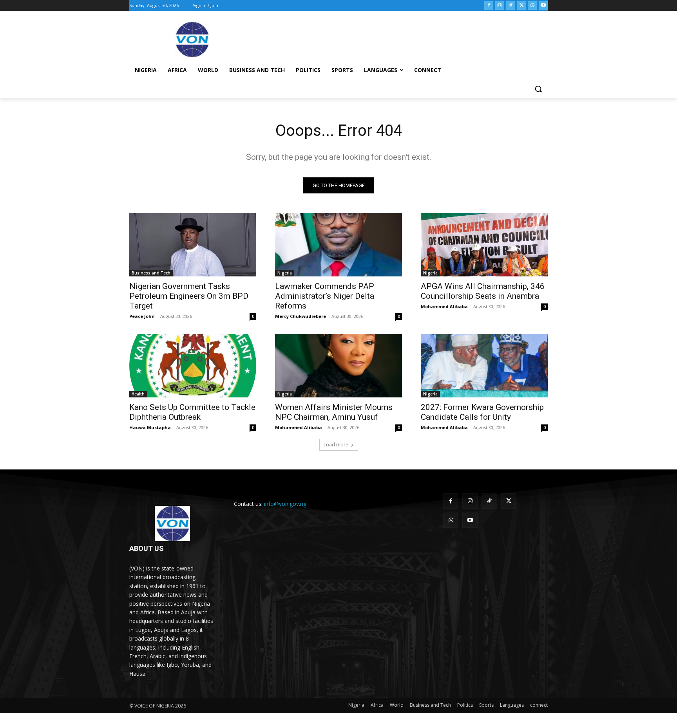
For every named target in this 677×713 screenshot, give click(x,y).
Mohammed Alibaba (444, 306)
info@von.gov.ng (285, 503)
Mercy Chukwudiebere (300, 316)
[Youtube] (543, 5)
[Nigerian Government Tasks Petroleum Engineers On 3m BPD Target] (192, 244)
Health (138, 394)
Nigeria (284, 273)
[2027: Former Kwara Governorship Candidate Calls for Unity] (484, 365)
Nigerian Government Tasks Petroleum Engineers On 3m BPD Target (188, 296)
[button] (538, 88)
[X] (521, 5)
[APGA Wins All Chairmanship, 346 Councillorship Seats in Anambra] (484, 244)
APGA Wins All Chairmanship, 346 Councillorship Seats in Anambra (483, 291)
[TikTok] (510, 5)
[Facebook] (488, 5)
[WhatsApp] (532, 5)
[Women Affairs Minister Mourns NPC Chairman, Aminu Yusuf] (338, 365)
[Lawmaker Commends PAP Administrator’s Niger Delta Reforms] (338, 244)
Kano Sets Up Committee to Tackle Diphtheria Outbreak (192, 412)
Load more (336, 444)
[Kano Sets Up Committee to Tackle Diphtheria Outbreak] (192, 365)
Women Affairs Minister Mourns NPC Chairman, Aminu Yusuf (334, 412)
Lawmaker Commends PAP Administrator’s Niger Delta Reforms (324, 296)
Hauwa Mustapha (150, 427)
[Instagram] (499, 5)
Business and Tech (151, 273)
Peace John (142, 316)
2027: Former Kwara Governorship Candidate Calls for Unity (482, 412)
